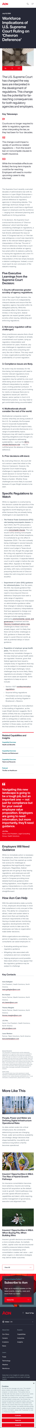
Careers (5, 1338)
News (4, 1346)
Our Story (5, 1334)
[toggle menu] (33, 4)
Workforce (6, 1368)
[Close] (34, 1383)
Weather (5, 1364)
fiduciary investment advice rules (17, 624)
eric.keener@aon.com (10, 1002)
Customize (18, 1415)
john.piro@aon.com (9, 1028)
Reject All (18, 1420)
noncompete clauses (17, 530)
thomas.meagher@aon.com (12, 1015)
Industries (20, 1338)
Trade (4, 1357)
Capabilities (21, 1334)
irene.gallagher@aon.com (11, 989)
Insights (20, 1342)
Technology (6, 1361)
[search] (27, 4)
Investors (5, 1342)
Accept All (18, 1425)
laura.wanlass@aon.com (10, 1039)
